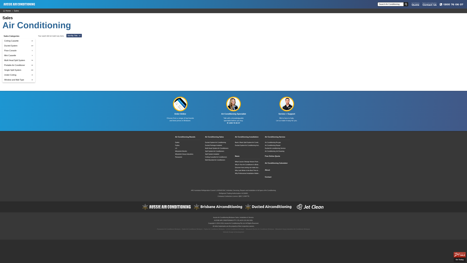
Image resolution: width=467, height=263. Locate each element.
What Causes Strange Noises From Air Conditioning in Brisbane (247, 162)
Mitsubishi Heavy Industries (184, 154)
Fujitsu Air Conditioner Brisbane (214, 229)
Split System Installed (212, 154)
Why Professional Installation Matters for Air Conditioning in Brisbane (247, 173)
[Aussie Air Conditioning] (20, 4)
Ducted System (10, 46)
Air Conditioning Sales (214, 137)
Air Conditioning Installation (247, 137)
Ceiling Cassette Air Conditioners (216, 157)
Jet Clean (311, 207)
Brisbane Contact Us (429, 4)
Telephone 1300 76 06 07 (451, 4)
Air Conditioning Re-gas (273, 142)
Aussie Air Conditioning (166, 207)
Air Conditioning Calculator (276, 163)
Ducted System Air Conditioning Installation (247, 145)
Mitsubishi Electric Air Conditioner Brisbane (260, 229)
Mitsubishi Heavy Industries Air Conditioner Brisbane (292, 229)
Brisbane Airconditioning (218, 207)
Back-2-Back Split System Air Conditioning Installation (247, 142)
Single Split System (12, 70)
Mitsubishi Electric (181, 151)
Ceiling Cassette (11, 41)
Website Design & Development (233, 232)
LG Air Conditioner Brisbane (235, 229)
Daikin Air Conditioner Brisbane (192, 229)
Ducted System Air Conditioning (215, 142)
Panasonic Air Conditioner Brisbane (169, 229)
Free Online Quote (415, 4)
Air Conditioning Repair (272, 145)
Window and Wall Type (14, 80)
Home (8, 11)
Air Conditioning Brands (185, 137)
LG (176, 148)
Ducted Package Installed (213, 145)
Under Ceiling (10, 75)
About (267, 170)
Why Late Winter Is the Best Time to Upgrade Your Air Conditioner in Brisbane (247, 170)
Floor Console (10, 51)
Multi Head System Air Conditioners (216, 148)
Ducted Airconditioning (269, 207)
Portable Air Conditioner (14, 65)
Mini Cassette (10, 55)
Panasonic (178, 157)
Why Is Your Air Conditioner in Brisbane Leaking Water (247, 164)
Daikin (177, 142)
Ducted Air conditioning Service (275, 148)
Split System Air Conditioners (214, 151)
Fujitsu (177, 145)
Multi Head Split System (14, 60)
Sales (16, 11)
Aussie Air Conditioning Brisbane (224, 217)
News (237, 156)
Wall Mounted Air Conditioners (215, 160)
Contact (268, 177)
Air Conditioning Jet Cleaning (274, 151)
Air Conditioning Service (275, 137)
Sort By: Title (72, 36)
